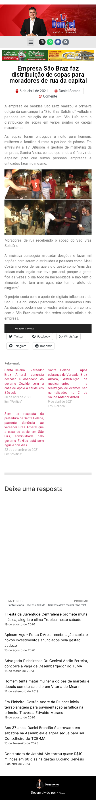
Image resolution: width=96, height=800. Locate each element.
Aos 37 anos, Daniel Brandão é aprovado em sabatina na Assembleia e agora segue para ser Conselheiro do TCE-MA (44, 733)
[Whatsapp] (50, 42)
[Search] (65, 42)
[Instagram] (42, 42)
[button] (30, 42)
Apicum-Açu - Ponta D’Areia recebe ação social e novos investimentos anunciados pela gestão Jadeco (46, 640)
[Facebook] (57, 42)
